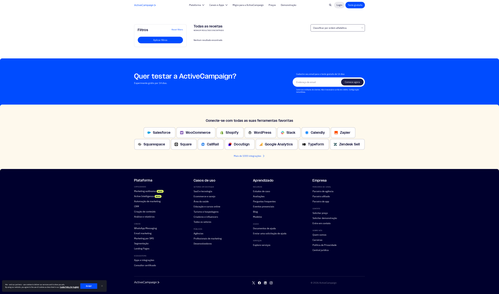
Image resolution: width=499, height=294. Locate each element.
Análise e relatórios (144, 216)
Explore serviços (261, 245)
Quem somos (319, 234)
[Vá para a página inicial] (145, 5)
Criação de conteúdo (145, 211)
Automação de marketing (147, 201)
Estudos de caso (261, 191)
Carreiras (317, 239)
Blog (255, 211)
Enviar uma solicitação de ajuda (269, 233)
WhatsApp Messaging (145, 228)
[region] (54, 286)
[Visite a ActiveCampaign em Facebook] (259, 283)
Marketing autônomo (145, 191)
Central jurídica (321, 250)
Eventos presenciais (263, 206)
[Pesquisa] (330, 5)
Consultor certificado (145, 265)
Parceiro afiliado (321, 196)
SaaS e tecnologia (203, 191)
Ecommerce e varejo (204, 196)
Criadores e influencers (206, 216)
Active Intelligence (144, 196)
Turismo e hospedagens (206, 211)
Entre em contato (322, 223)
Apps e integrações (144, 260)
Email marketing (143, 233)
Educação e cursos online (207, 206)
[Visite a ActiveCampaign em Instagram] (271, 283)
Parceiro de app (321, 201)
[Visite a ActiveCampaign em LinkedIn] (265, 283)
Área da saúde (201, 201)
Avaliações (259, 196)
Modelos (257, 216)
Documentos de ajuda (264, 228)
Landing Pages (141, 248)
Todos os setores (202, 221)
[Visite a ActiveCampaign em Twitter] (253, 283)
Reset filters (177, 29)
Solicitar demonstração (325, 218)
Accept (89, 286)
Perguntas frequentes (264, 201)
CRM (136, 206)
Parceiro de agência (323, 191)
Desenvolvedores (203, 243)
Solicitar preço (320, 213)
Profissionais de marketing (208, 238)
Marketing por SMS (144, 238)
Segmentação (141, 243)
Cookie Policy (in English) (69, 287)
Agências (198, 233)
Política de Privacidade (325, 245)
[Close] (102, 286)
